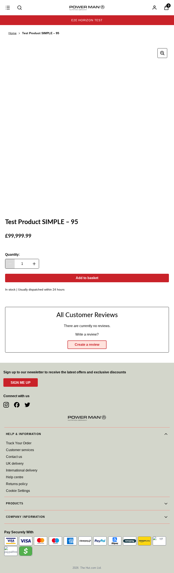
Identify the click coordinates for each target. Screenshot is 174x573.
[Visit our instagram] (6, 405)
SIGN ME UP (21, 382)
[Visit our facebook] (17, 405)
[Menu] (7, 7)
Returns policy (17, 484)
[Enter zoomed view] (162, 53)
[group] (87, 128)
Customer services (20, 450)
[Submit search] (19, 7)
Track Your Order (18, 443)
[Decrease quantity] (10, 263)
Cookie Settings (18, 491)
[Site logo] (87, 7)
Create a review (87, 344)
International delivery (21, 470)
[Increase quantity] (34, 263)
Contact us (14, 457)
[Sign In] (154, 7)
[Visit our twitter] (27, 405)
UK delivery (15, 463)
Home (12, 33)
